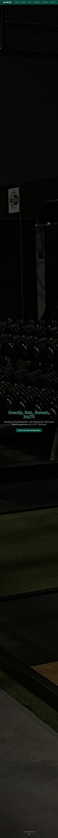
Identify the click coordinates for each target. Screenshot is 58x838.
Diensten (23, 2)
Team (29, 2)
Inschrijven (45, 2)
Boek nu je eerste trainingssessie (29, 430)
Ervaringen (37, 2)
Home (16, 2)
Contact (53, 2)
